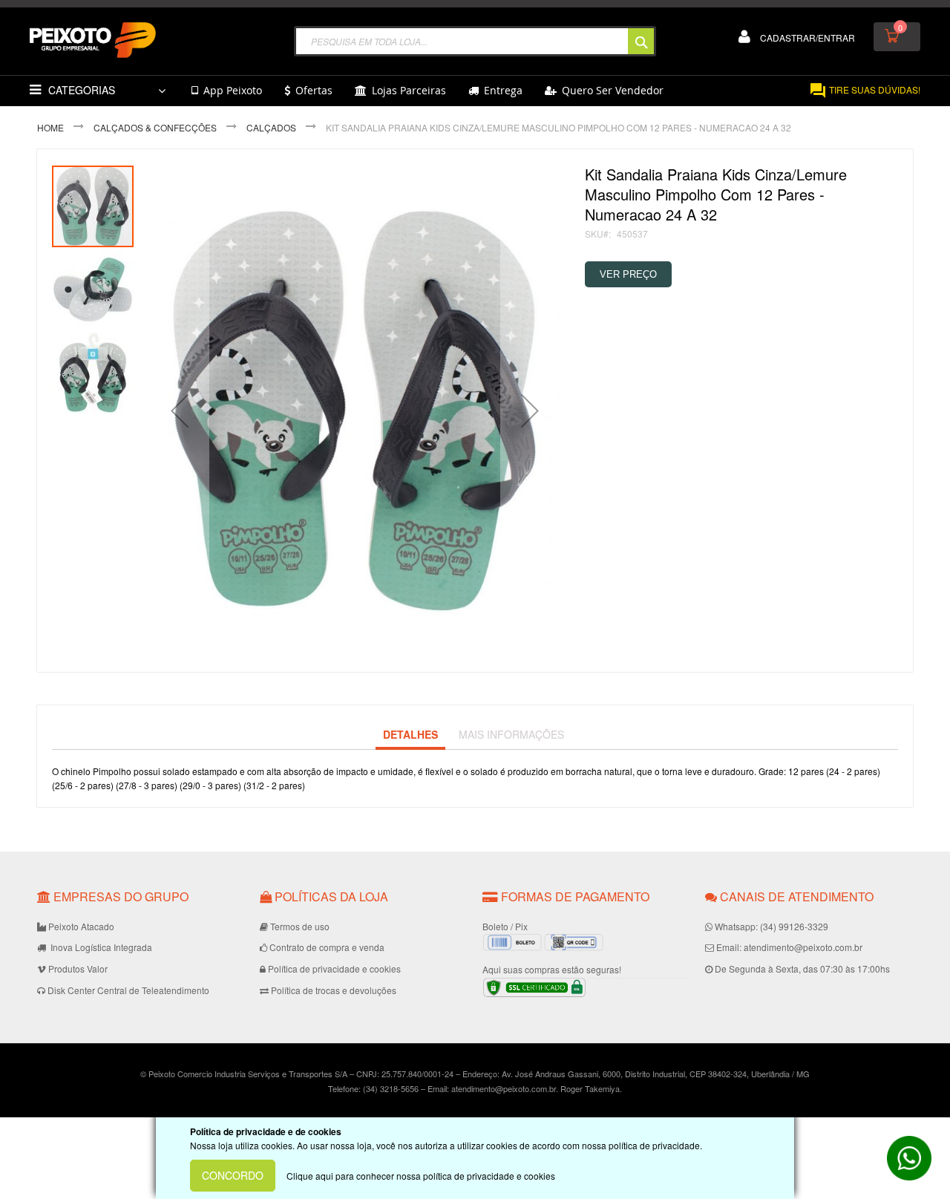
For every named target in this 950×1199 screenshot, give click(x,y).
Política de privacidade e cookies (334, 968)
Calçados (271, 127)
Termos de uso (300, 926)
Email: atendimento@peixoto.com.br (789, 947)
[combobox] (475, 41)
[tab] (410, 735)
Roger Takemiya (590, 1088)
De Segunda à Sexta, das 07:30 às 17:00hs (802, 968)
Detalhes (410, 734)
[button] (179, 410)
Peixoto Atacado (81, 926)
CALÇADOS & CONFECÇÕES (155, 127)
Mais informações (511, 734)
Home (50, 127)
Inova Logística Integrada (100, 947)
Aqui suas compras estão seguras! (551, 969)
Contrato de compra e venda (326, 947)
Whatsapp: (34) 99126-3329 (771, 926)
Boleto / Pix (505, 926)
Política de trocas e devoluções (333, 990)
